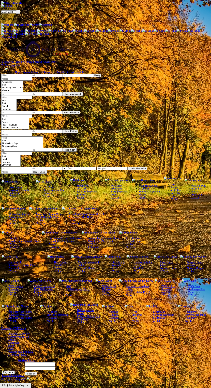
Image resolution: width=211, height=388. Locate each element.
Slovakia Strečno (58, 267)
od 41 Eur (82, 188)
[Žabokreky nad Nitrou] (15, 306)
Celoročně (13, 223)
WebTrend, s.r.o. (26, 360)
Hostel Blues (15, 187)
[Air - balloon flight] (22, 143)
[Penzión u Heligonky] (117, 180)
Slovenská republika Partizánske (163, 316)
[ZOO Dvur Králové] (39, 280)
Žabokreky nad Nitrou (20, 311)
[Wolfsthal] (108, 306)
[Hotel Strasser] (172, 178)
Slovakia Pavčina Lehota (101, 241)
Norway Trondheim (139, 267)
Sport (36, 61)
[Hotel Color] (77, 180)
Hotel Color (83, 185)
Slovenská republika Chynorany (195, 316)
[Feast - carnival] (15, 125)
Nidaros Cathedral (143, 262)
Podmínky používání (19, 336)
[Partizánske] (153, 306)
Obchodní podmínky (19, 333)
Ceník (11, 348)
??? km (12, 196)
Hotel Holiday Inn (148, 185)
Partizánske (159, 311)
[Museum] (12, 90)
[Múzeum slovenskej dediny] (87, 256)
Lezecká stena (133, 238)
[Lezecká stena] (128, 232)
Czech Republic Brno (47, 217)
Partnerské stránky (17, 354)
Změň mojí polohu (11, 65)
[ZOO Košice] (163, 280)
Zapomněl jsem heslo (13, 375)
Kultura (28, 61)
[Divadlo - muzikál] (15, 127)
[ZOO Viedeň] (104, 280)
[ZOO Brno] (189, 280)
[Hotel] (10, 159)
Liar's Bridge (118, 262)
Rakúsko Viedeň (106, 291)
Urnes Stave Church (166, 264)
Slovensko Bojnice (13, 291)
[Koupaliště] (12, 82)
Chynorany (190, 311)
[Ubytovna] (10, 165)
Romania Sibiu (116, 267)
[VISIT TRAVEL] (11, 2)
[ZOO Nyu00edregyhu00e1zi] (75, 280)
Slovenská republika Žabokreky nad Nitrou (20, 316)
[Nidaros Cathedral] (138, 256)
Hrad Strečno (61, 262)
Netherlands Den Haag (81, 217)
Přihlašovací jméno (12, 364)
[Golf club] (8, 232)
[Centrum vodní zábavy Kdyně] (136, 280)
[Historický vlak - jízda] (12, 87)
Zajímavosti (8, 61)
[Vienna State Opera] (13, 208)
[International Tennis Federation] (59, 232)
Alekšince (52, 311)
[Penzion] (10, 162)
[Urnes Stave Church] (165, 256)
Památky (19, 61)
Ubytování (44, 61)
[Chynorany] (185, 306)
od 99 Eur (144, 188)
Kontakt (12, 339)
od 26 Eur (196, 188)
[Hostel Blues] (10, 181)
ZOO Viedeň (109, 286)
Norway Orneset (169, 268)
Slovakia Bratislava (196, 193)
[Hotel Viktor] (44, 181)
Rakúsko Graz (175, 194)
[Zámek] (8, 106)
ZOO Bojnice (15, 286)
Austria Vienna (16, 217)
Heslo (5, 368)
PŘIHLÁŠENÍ (9, 36)
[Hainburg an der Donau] (84, 304)
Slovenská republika (166, 291)
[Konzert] (15, 122)
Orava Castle (15, 262)
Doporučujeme (22, 72)
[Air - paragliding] (22, 146)
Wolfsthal (114, 311)
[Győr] (129, 306)
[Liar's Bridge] (113, 256)
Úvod (11, 345)
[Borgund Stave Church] (193, 256)
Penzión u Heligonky (116, 187)
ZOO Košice (168, 286)
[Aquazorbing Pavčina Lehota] (98, 232)
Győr (134, 311)
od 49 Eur (175, 190)
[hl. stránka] (39, 58)
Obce (54, 61)
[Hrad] (8, 100)
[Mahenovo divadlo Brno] (43, 208)
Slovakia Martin (86, 268)
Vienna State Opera (18, 214)
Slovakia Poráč (134, 241)
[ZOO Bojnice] (10, 280)
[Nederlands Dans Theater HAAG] (81, 208)
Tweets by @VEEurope (13, 328)
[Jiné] (12, 85)
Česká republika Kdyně (138, 292)
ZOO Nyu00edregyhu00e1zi (78, 288)
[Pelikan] (6, 5)
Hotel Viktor (49, 187)
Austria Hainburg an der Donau (24, 241)
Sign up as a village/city (13, 379)
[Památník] (8, 109)
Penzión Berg (198, 185)
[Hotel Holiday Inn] (143, 180)
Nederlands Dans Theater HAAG (86, 214)
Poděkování (14, 342)
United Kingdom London (62, 241)
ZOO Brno (194, 286)
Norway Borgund (196, 268)
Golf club (13, 238)
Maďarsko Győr (137, 316)
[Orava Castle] (10, 256)
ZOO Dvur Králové (44, 286)
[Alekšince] (46, 306)
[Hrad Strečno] (55, 256)
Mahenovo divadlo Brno (48, 214)
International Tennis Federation (65, 238)
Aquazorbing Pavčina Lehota (103, 238)
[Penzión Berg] (193, 180)
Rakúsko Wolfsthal (114, 316)
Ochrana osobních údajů (20, 351)
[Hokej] (22, 138)
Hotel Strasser (174, 185)
